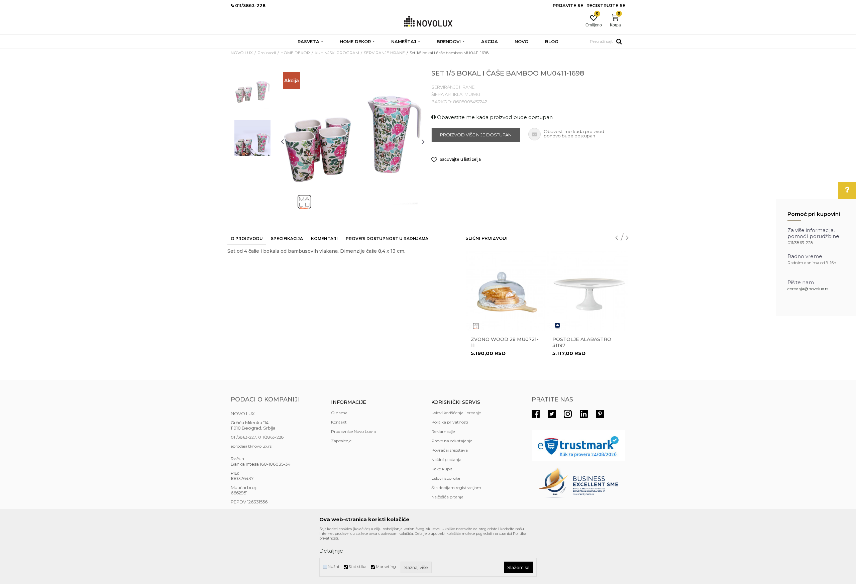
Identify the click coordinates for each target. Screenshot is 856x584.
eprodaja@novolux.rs (807, 288)
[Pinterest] (600, 414)
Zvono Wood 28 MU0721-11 (505, 342)
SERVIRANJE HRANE (384, 52)
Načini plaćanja (446, 459)
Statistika (357, 566)
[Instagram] (568, 414)
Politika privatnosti (449, 422)
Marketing (386, 566)
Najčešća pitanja (447, 496)
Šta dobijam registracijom (456, 487)
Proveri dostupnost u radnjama (387, 238)
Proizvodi (266, 52)
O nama (339, 412)
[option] (252, 92)
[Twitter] (552, 414)
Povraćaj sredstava (449, 450)
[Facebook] (536, 414)
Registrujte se (605, 5)
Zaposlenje (341, 440)
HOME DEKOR (295, 52)
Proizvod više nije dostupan (476, 134)
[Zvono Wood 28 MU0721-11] (506, 291)
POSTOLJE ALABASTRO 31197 (581, 342)
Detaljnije (331, 551)
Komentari (324, 238)
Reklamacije (443, 431)
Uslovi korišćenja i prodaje (456, 412)
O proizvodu (247, 238)
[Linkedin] (584, 414)
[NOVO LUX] (428, 21)
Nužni (333, 566)
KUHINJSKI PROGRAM (337, 52)
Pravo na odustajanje (451, 440)
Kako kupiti (442, 468)
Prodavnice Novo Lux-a (353, 431)
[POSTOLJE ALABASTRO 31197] (587, 291)
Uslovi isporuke (445, 478)
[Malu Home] (304, 202)
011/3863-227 (243, 437)
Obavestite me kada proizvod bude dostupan (494, 117)
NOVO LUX (242, 52)
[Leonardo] (557, 326)
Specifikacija (287, 238)
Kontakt (339, 422)
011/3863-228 (271, 437)
